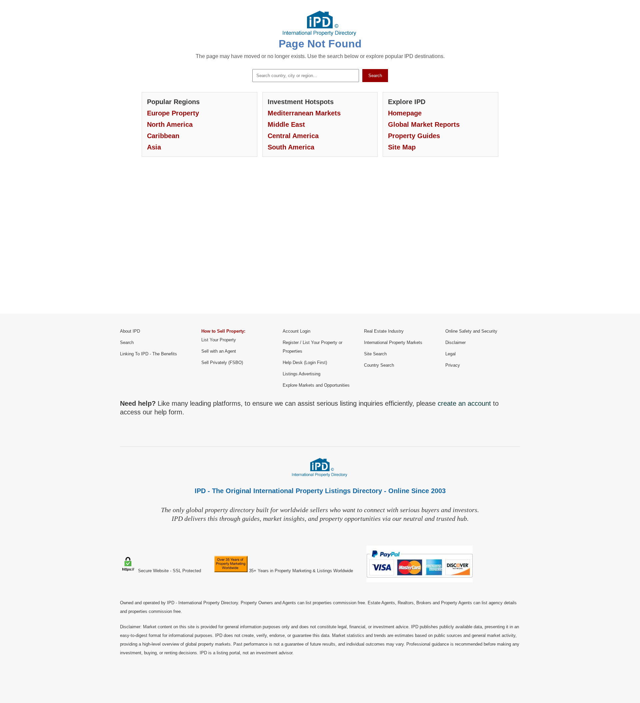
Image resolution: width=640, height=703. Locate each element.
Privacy (452, 365)
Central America (293, 135)
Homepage (405, 113)
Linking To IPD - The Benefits (148, 353)
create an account (464, 403)
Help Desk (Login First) (305, 362)
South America (291, 147)
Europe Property (173, 113)
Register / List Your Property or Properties (312, 347)
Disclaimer (455, 342)
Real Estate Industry (384, 331)
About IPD (130, 331)
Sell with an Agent (218, 351)
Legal (450, 353)
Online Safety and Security (471, 331)
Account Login (296, 331)
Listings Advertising (301, 373)
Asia (154, 147)
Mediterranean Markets (304, 113)
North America (170, 124)
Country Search (379, 365)
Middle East (286, 124)
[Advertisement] (320, 240)
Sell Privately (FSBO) (222, 362)
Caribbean (163, 135)
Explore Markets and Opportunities (316, 385)
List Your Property (218, 339)
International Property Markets (393, 342)
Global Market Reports (424, 124)
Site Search (375, 353)
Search (375, 75)
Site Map (402, 147)
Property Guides (414, 135)
